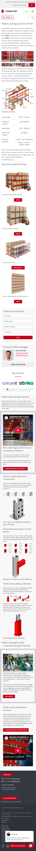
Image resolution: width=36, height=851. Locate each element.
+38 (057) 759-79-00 (21, 355)
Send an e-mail (17, 365)
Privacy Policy (5, 820)
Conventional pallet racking (12, 195)
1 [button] (3, 389)
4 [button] (9, 389)
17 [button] (8, 390)
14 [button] (30, 389)
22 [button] (19, 390)
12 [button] (26, 389)
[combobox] (18, 315)
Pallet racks (5, 826)
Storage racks (5, 828)
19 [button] (12, 390)
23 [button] (21, 390)
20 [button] (14, 390)
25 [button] (25, 390)
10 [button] (22, 389)
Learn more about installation (16, 730)
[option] (10, 383)
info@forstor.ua (15, 781)
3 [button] (7, 389)
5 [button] (11, 389)
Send (18, 337)
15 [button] (32, 389)
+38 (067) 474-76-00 (21, 353)
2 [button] (5, 389)
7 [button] (16, 389)
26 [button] (27, 390)
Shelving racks (6, 829)
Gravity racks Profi (9, 262)
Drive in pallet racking (10, 229)
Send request (18, 268)
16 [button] (6, 390)
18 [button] (10, 390)
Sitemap (4, 822)
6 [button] (13, 389)
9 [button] (20, 389)
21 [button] (17, 390)
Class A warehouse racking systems (15, 296)
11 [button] (24, 389)
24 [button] (23, 390)
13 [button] (28, 389)
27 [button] (29, 390)
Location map (16, 779)
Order (18, 200)
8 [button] (18, 389)
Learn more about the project (15, 469)
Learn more (9, 696)
